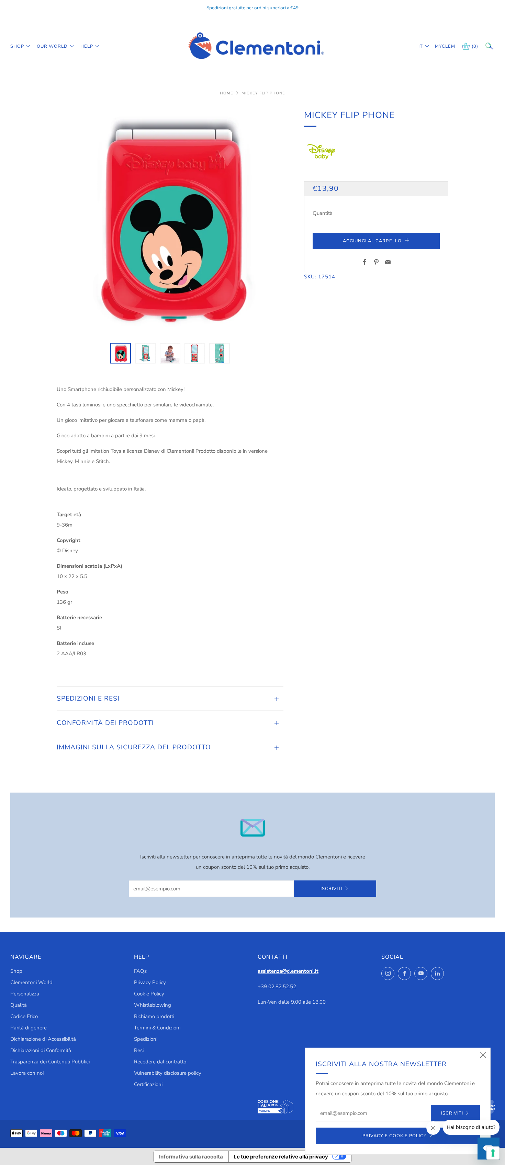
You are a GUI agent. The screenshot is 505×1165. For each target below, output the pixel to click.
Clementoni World (31, 982)
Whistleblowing (152, 1005)
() (475, 46)
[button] (120, 353)
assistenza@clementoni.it (288, 971)
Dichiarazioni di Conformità (40, 1050)
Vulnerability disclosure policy (167, 1073)
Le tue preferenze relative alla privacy (281, 1156)
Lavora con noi (27, 1073)
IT (420, 46)
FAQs (140, 971)
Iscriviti (332, 889)
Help (86, 46)
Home (227, 93)
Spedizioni (145, 1039)
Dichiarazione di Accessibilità (43, 1039)
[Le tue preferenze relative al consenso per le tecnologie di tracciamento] (493, 1153)
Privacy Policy (150, 982)
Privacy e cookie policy (394, 1136)
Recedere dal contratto (160, 1061)
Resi (139, 1050)
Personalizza (24, 993)
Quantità (323, 213)
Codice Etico (24, 1016)
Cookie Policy (149, 993)
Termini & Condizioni (157, 1027)
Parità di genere (28, 1027)
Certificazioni (148, 1084)
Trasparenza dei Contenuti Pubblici (50, 1061)
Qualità (18, 1005)
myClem (440, 46)
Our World (52, 46)
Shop (17, 46)
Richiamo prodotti (154, 1016)
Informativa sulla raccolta (191, 1156)
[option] (170, 221)
